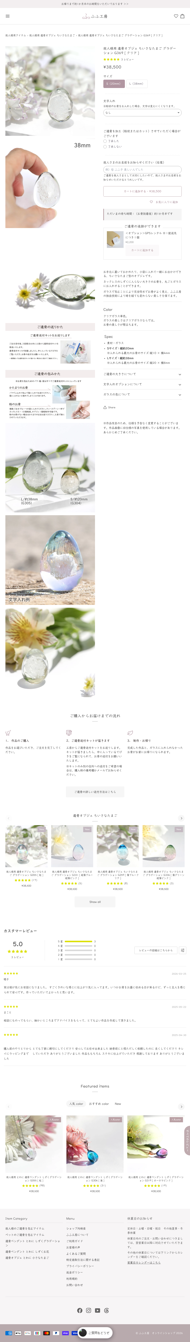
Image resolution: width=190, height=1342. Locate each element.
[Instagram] (88, 1310)
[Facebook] (79, 1310)
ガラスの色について (116, 394)
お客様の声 (73, 1247)
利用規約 (71, 1278)
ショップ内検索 (76, 1228)
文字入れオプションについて (122, 384)
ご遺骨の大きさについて (119, 374)
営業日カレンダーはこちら (144, 1262)
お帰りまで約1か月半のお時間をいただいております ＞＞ (95, 4)
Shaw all (95, 902)
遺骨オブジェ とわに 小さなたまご (27, 1257)
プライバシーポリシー (80, 1266)
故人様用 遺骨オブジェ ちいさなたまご (52, 35)
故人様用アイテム (15, 35)
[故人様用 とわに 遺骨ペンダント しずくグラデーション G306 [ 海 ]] (95, 1144)
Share (111, 407)
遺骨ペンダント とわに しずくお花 (27, 1251)
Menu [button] (70, 1218)
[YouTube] (97, 1310)
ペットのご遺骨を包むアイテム (24, 1234)
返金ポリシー (74, 1272)
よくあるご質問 (76, 1253)
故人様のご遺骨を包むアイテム (24, 1228)
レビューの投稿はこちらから (156, 950)
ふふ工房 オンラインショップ (157, 1333)
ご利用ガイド (74, 1241)
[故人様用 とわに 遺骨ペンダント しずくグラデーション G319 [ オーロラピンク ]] (156, 1144)
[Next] (181, 818)
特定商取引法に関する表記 (83, 1259)
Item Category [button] (16, 1218)
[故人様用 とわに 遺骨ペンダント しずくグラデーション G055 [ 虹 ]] (34, 1144)
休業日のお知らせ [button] (140, 1218)
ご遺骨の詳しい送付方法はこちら (95, 791)
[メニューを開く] (8, 16)
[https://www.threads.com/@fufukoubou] (106, 1310)
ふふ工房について (77, 1234)
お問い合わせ (74, 1285)
